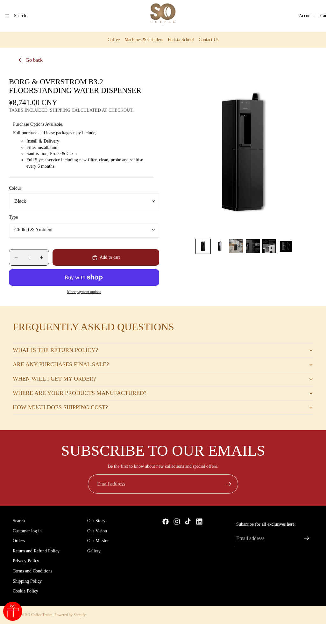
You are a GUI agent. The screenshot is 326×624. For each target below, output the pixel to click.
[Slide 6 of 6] (286, 246)
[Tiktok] (188, 521)
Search (19, 520)
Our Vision (97, 531)
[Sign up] (228, 484)
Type (13, 217)
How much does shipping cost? (60, 407)
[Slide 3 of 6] (236, 246)
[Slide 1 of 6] (203, 246)
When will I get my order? (54, 378)
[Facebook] (165, 521)
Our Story (96, 520)
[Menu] (7, 16)
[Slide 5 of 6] (269, 246)
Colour (15, 188)
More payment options (84, 292)
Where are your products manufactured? (79, 393)
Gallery (94, 551)
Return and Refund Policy (36, 551)
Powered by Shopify (70, 615)
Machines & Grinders (143, 39)
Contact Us (208, 39)
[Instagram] (177, 521)
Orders (19, 541)
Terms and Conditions (32, 571)
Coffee (114, 39)
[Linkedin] (199, 521)
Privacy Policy (26, 561)
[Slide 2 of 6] (220, 246)
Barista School (181, 39)
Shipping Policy (27, 581)
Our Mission (98, 541)
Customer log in (27, 531)
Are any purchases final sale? (61, 364)
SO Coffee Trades (39, 615)
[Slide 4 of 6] (253, 246)
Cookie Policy (25, 591)
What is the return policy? (55, 350)
